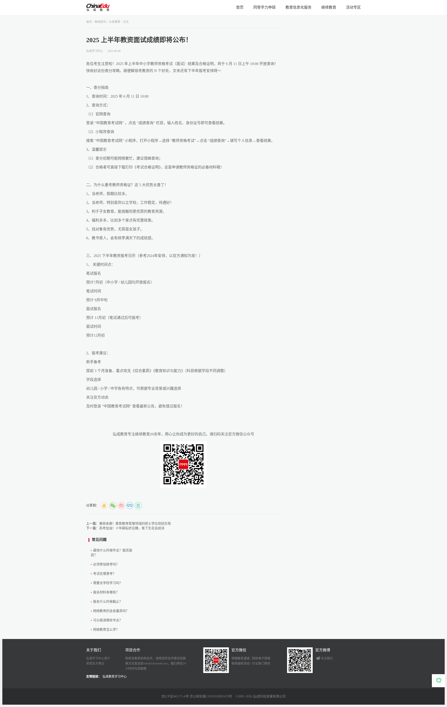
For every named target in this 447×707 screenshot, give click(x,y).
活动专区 (353, 7)
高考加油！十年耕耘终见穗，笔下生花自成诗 (131, 528)
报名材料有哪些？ (106, 592)
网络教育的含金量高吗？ (111, 611)
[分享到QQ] (104, 505)
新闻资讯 (100, 22)
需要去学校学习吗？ (107, 583)
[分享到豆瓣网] (138, 505)
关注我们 (327, 658)
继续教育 (328, 7)
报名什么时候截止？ (107, 601)
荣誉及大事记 (95, 663)
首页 (240, 7)
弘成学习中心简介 (98, 658)
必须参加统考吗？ (106, 564)
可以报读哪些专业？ (107, 620)
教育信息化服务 (298, 7)
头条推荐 (114, 22)
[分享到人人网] (130, 505)
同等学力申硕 (264, 7)
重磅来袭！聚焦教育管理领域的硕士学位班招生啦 (135, 523)
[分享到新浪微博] (121, 505)
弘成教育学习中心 (114, 676)
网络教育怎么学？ (106, 629)
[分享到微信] (112, 505)
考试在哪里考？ (104, 573)
